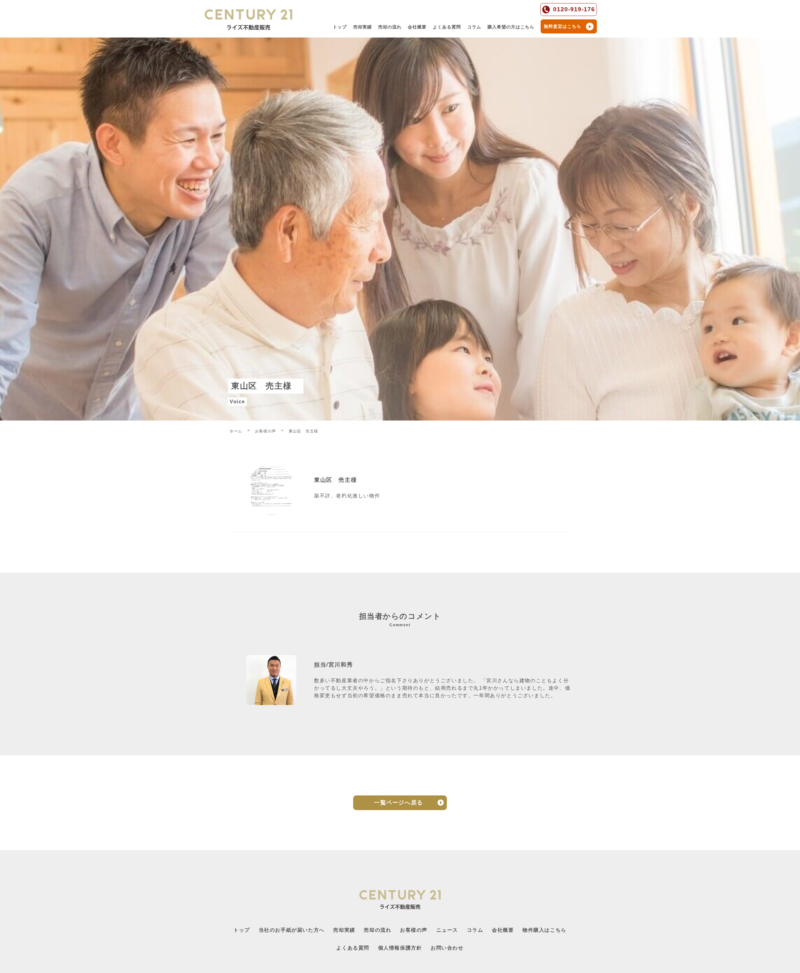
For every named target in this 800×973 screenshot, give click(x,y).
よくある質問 (447, 26)
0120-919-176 (574, 9)
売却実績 (362, 26)
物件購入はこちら (544, 930)
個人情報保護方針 (400, 947)
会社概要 (417, 26)
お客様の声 (414, 930)
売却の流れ (390, 26)
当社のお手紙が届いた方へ (292, 930)
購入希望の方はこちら (511, 26)
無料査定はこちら (562, 26)
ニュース (447, 930)
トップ (340, 26)
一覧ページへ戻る (398, 802)
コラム (474, 26)
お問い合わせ (447, 947)
